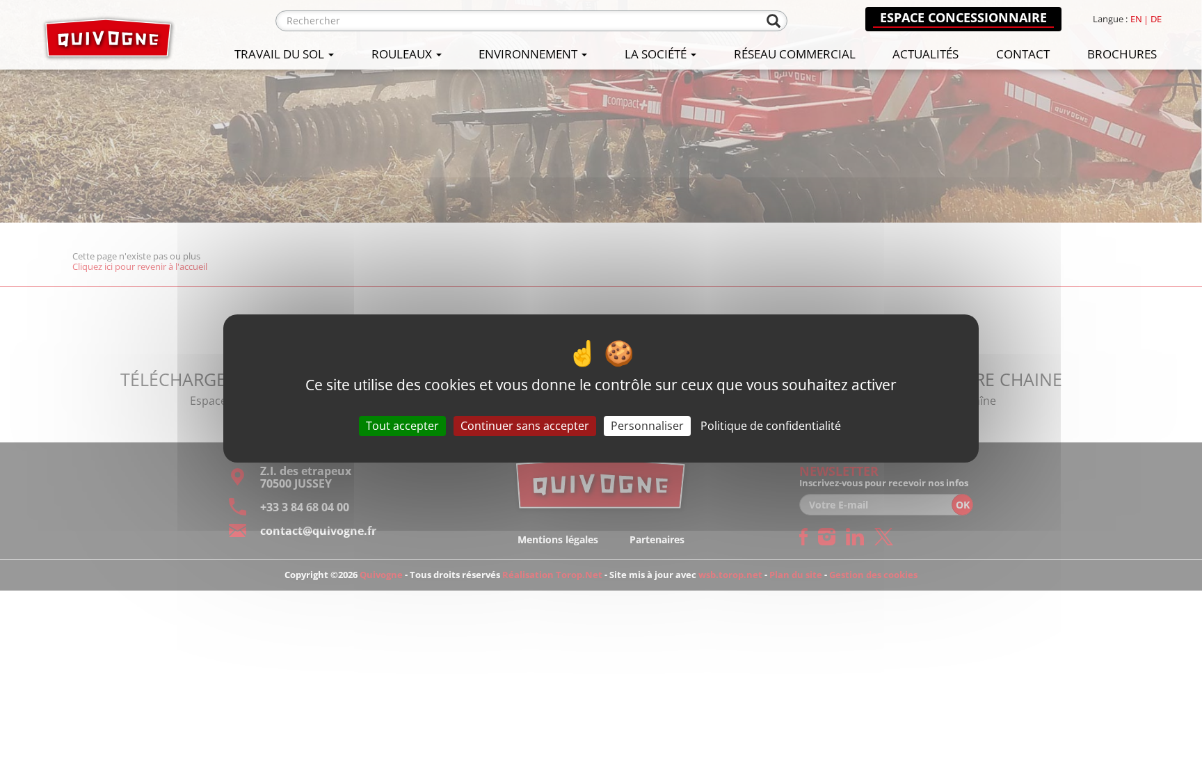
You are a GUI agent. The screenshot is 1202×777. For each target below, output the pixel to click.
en (1136, 19)
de (1156, 19)
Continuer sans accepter (524, 425)
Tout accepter (402, 425)
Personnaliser (647, 425)
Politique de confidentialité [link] (770, 425)
